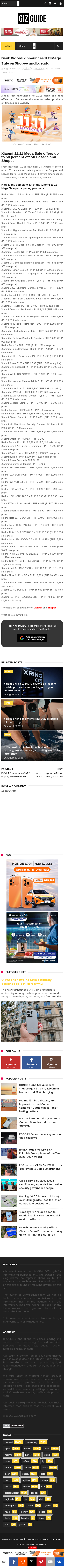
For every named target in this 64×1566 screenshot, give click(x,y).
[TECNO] (32, 1553)
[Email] (50, 1561)
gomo (48, 1505)
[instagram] (50, 3)
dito (43, 1473)
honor (28, 1454)
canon (26, 1486)
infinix (26, 1461)
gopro (42, 1511)
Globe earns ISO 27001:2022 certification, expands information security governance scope (40, 1184)
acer (7, 1473)
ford (7, 1524)
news (4, 72)
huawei (9, 1442)
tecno (27, 1467)
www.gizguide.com (13, 1539)
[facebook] (45, 3)
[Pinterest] (41, 1561)
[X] (32, 1561)
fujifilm (26, 1480)
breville (25, 1518)
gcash (25, 1473)
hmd (7, 1511)
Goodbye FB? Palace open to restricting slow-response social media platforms (39, 1215)
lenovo (8, 1467)
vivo (47, 1448)
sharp (45, 1480)
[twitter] (55, 3)
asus (7, 1461)
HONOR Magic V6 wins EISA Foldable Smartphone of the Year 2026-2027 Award (40, 1153)
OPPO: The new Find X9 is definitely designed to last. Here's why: (26, 982)
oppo (7, 1448)
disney (24, 1511)
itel (43, 1486)
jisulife (22, 1524)
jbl (26, 1499)
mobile (57, 68)
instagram (10, 1505)
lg (43, 1461)
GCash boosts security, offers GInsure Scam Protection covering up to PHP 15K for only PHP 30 (40, 1231)
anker (30, 1505)
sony (45, 1467)
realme (8, 1454)
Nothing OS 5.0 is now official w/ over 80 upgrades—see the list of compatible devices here (40, 1200)
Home (8, 46)
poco (7, 1480)
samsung (32, 1442)
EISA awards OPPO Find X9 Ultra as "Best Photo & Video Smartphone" (40, 1167)
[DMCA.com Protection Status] (13, 1427)
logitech (9, 1499)
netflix (8, 1486)
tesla (7, 1518)
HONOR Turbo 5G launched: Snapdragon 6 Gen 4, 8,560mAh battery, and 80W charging (39, 1088)
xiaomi (12, 72)
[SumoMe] (59, 1561)
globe (47, 1454)
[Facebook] (13, 1561)
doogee (34, 1492)
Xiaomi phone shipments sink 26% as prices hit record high (31, 720)
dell (41, 1499)
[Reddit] (22, 1561)
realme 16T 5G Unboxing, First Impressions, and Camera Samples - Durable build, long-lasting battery (38, 1106)
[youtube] (60, 3)
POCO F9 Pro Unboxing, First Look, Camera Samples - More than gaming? (39, 1122)
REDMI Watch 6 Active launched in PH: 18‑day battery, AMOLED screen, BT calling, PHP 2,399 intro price (32, 750)
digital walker (12, 1492)
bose (41, 1518)
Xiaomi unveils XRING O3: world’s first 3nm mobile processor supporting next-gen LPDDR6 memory (30, 687)
